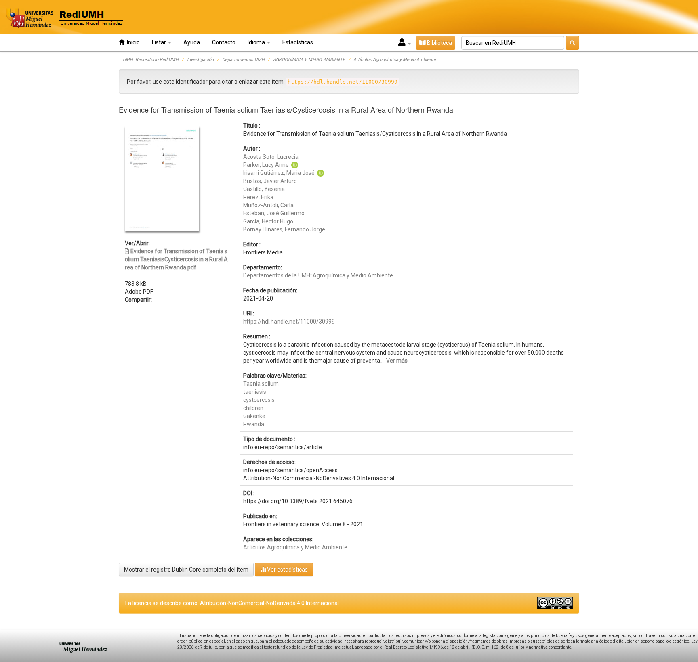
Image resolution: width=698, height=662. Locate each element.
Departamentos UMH (243, 59)
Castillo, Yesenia (264, 189)
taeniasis (254, 392)
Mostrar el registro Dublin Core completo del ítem (186, 569)
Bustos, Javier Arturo (270, 181)
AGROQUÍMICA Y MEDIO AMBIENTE (309, 59)
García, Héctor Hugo (268, 221)
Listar (159, 42)
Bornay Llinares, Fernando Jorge (284, 229)
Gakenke (254, 416)
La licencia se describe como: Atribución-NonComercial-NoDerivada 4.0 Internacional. (232, 603)
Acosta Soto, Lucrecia (271, 156)
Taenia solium (261, 383)
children (253, 408)
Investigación (200, 59)
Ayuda (191, 42)
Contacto (223, 42)
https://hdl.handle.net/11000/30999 (289, 321)
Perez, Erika (258, 197)
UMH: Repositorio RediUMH (151, 59)
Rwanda (253, 424)
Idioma (257, 42)
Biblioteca (439, 43)
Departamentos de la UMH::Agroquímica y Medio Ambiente (318, 275)
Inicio (132, 42)
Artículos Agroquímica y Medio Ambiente (394, 59)
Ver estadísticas (287, 569)
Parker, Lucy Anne (266, 165)
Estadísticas (297, 42)
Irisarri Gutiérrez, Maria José (279, 173)
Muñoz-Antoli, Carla (268, 205)
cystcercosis (259, 400)
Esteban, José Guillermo (274, 213)
